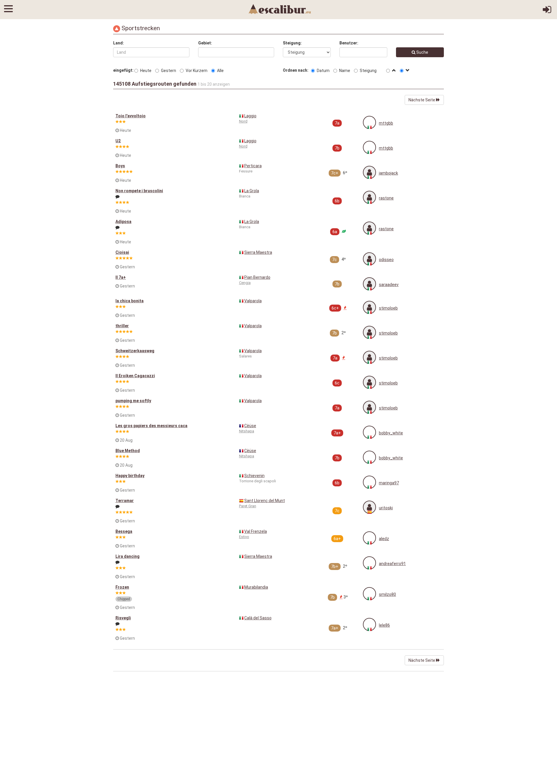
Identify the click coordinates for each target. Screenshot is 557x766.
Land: (118, 43)
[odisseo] (369, 258)
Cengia (245, 282)
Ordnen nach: (296, 70)
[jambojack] (369, 172)
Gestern (168, 70)
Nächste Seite (422, 100)
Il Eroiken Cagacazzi (135, 375)
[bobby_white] (369, 432)
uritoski (386, 508)
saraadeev (389, 284)
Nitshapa (246, 431)
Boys (120, 165)
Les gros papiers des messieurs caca (151, 425)
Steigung (368, 70)
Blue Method (127, 450)
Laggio (250, 116)
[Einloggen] (547, 11)
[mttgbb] (369, 122)
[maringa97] (369, 482)
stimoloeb (388, 308)
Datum (323, 70)
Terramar (124, 500)
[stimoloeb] (369, 307)
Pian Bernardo (257, 277)
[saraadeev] (369, 283)
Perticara (253, 165)
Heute (145, 70)
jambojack (388, 173)
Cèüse (250, 425)
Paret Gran (247, 506)
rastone (386, 198)
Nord (243, 121)
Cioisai (122, 252)
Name (344, 70)
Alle (220, 70)
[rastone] (369, 197)
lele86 (384, 625)
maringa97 (389, 483)
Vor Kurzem (196, 70)
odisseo (386, 259)
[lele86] (369, 624)
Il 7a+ (120, 277)
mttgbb (386, 123)
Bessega (123, 531)
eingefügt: (123, 70)
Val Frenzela (255, 531)
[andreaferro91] (369, 562)
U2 (118, 141)
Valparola (253, 301)
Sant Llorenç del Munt (264, 500)
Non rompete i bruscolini (139, 190)
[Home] (280, 8)
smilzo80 (387, 594)
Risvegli (123, 618)
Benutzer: (348, 43)
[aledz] (369, 537)
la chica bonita (129, 301)
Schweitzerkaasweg (134, 350)
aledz (384, 538)
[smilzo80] (369, 593)
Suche (421, 52)
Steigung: (292, 43)
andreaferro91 (392, 563)
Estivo (244, 537)
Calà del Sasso (258, 618)
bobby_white (391, 433)
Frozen (122, 587)
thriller (122, 325)
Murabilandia (256, 587)
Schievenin (254, 475)
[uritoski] (369, 507)
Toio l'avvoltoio (130, 116)
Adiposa (123, 221)
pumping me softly (133, 400)
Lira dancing (127, 556)
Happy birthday (129, 475)
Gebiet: (205, 43)
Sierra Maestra (258, 252)
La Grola (251, 190)
